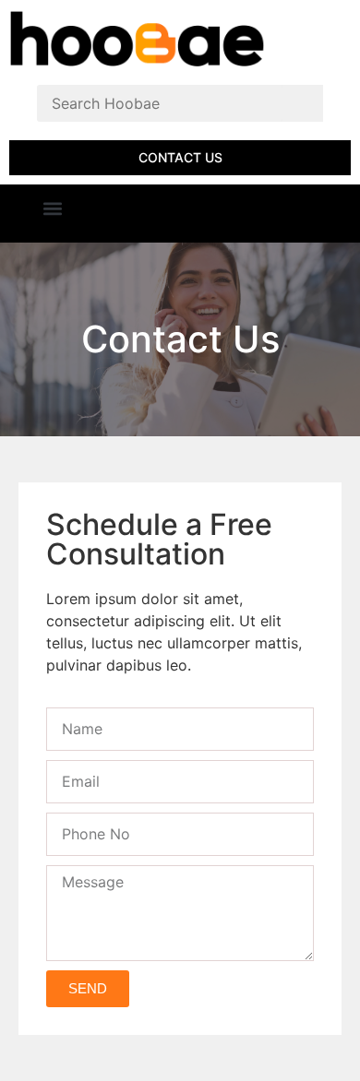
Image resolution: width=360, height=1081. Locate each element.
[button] (52, 209)
